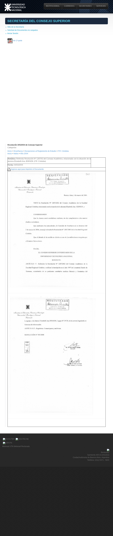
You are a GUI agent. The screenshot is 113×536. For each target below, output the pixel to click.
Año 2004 (24, 154)
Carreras (69, 6)
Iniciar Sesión (12, 33)
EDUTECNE (24, 439)
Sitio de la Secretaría (15, 27)
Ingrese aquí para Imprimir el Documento (27, 169)
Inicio (10, 151)
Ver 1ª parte (17, 40)
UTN (15, 7)
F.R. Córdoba (63, 151)
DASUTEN (10, 439)
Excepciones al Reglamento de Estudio (40, 151)
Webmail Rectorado (22, 446)
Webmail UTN (7, 446)
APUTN (9, 443)
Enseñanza (18, 151)
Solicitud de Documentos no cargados (22, 30)
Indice (16, 154)
